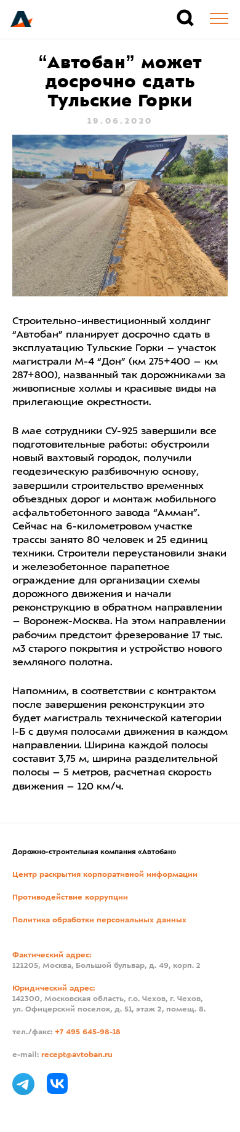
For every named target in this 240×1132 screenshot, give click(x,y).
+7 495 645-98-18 (88, 1032)
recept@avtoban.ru (77, 1055)
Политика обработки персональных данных (99, 920)
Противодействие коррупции (70, 897)
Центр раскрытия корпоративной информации (105, 875)
